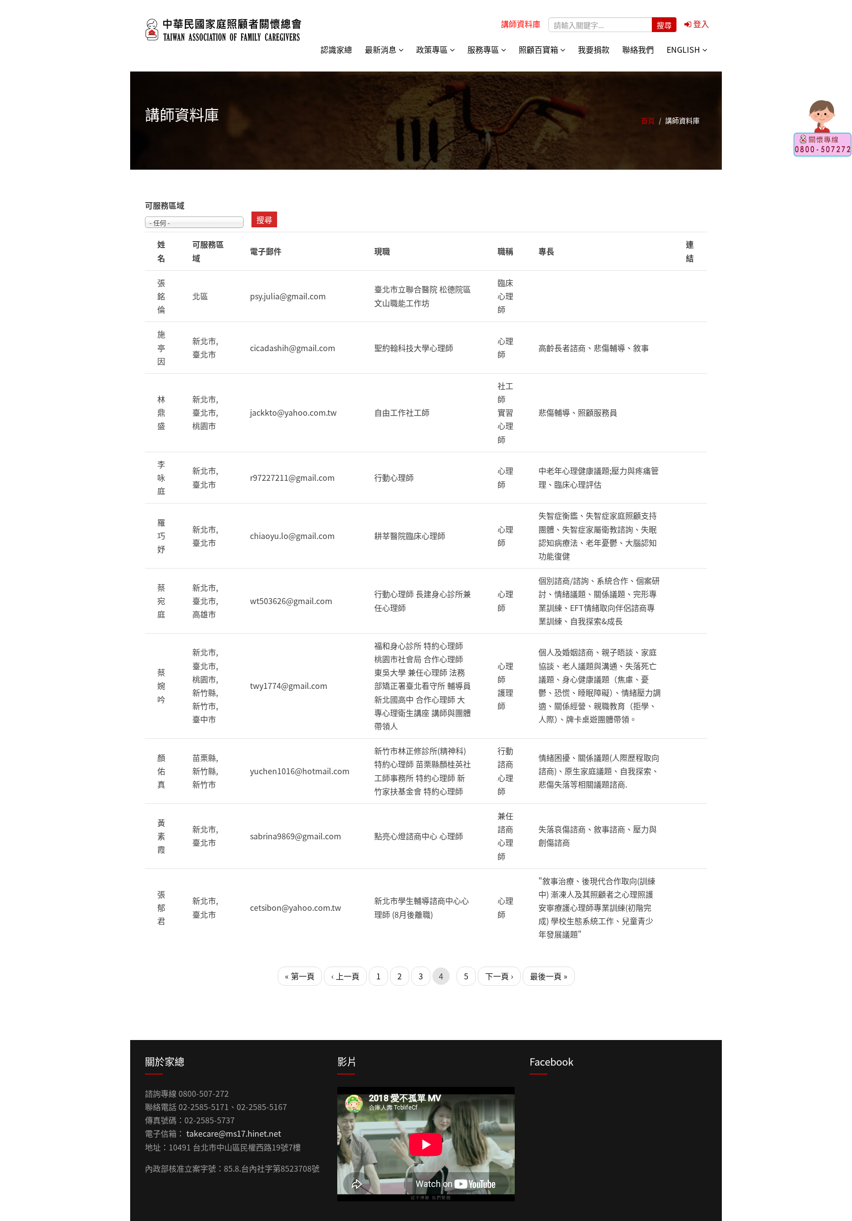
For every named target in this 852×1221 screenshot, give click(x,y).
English (684, 49)
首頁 (648, 120)
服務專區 (484, 49)
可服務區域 (164, 205)
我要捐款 (593, 49)
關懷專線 (822, 128)
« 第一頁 (300, 976)
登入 (700, 24)
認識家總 (336, 49)
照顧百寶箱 (539, 49)
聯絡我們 (638, 49)
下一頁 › (499, 976)
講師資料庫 (520, 24)
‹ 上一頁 (345, 976)
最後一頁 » (549, 976)
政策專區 (433, 49)
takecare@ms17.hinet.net (233, 1133)
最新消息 (381, 49)
